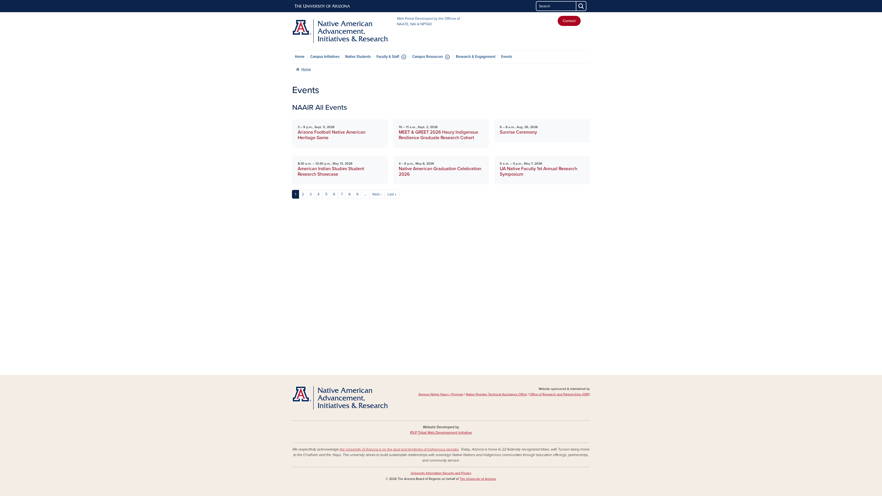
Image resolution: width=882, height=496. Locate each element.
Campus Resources (427, 56)
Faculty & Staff (387, 56)
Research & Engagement (475, 56)
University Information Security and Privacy (441, 473)
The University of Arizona (478, 479)
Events (506, 56)
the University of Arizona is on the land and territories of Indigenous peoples (399, 449)
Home (300, 56)
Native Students (358, 56)
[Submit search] (581, 6)
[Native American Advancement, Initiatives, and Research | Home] (340, 31)
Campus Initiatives (324, 56)
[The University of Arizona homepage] (322, 6)
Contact (569, 21)
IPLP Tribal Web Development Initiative (441, 432)
